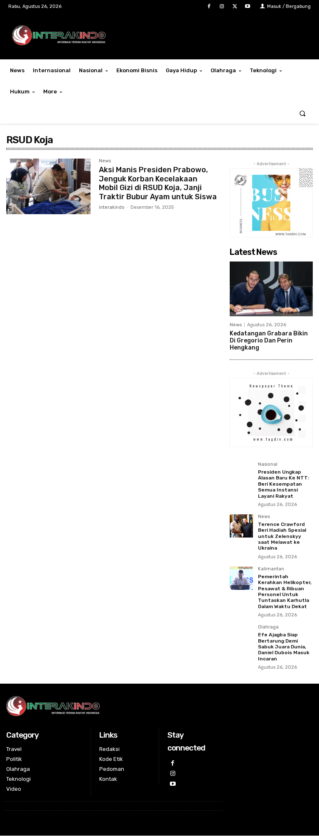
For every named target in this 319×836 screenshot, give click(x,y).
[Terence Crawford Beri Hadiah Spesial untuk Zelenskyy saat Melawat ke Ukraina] (241, 526)
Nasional (267, 464)
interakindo (112, 207)
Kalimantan (271, 569)
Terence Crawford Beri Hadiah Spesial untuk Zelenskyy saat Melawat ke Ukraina (282, 536)
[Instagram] (221, 6)
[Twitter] (234, 6)
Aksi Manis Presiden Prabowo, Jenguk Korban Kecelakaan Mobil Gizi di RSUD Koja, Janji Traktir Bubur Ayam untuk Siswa (158, 183)
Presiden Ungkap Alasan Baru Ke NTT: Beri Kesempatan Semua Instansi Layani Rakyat (283, 484)
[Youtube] (247, 6)
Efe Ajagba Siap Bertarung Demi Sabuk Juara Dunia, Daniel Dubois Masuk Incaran (283, 647)
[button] (302, 113)
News (105, 161)
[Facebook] (208, 6)
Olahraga (268, 627)
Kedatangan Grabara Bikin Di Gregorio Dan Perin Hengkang (269, 340)
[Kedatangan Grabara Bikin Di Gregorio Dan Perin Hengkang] (271, 289)
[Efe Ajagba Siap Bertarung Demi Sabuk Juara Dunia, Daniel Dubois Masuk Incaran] (241, 636)
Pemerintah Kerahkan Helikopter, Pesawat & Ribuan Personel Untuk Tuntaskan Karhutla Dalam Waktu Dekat (285, 591)
